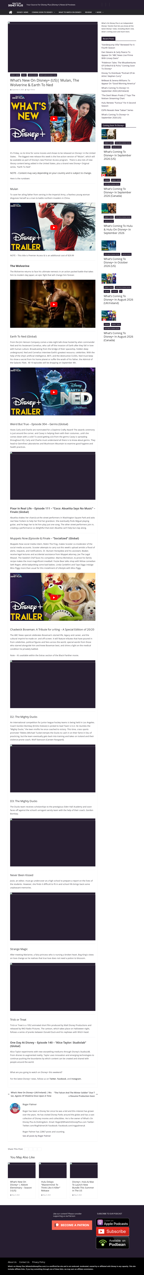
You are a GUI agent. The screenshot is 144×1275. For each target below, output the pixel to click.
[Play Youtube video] (54, 118)
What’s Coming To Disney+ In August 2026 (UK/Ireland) (118, 299)
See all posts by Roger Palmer (37, 1135)
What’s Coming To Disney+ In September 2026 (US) (117, 155)
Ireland (107, 291)
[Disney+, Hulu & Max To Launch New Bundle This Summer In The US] (84, 1164)
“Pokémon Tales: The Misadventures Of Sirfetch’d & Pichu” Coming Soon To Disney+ (118, 65)
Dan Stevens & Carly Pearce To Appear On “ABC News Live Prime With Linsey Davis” (117, 55)
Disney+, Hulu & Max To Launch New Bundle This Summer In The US (83, 1186)
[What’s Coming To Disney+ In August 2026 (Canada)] (108, 312)
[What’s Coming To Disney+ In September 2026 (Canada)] (108, 168)
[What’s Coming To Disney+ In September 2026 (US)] (108, 131)
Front (24, 75)
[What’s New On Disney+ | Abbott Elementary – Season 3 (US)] (22, 1164)
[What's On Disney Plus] (10, 12)
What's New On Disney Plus (48, 75)
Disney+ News (15, 75)
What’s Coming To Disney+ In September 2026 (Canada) (117, 192)
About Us (12, 1262)
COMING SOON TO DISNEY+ (42, 12)
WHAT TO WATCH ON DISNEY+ (70, 12)
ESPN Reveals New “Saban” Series (117, 110)
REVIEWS (88, 12)
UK (121, 291)
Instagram (76, 1078)
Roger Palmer (31, 90)
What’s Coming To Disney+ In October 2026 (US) (116, 262)
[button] (54, 12)
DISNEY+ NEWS (22, 12)
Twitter (53, 1078)
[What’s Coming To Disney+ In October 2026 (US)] (108, 242)
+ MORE (98, 12)
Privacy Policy (38, 1262)
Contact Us (24, 1262)
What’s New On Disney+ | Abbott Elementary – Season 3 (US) (21, 1186)
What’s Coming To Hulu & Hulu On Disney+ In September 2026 (118, 229)
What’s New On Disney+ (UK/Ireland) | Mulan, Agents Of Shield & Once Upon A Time (31, 1094)
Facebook (61, 1078)
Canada (107, 180)
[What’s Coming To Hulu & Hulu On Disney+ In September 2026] (108, 205)
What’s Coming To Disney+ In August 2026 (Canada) (118, 336)
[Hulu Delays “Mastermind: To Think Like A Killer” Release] (53, 1164)
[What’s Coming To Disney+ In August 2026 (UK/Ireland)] (108, 275)
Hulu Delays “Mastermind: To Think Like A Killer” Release (50, 1186)
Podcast (107, 147)
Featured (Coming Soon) (123, 143)
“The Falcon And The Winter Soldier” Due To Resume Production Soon (74, 1094)
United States (33, 75)
